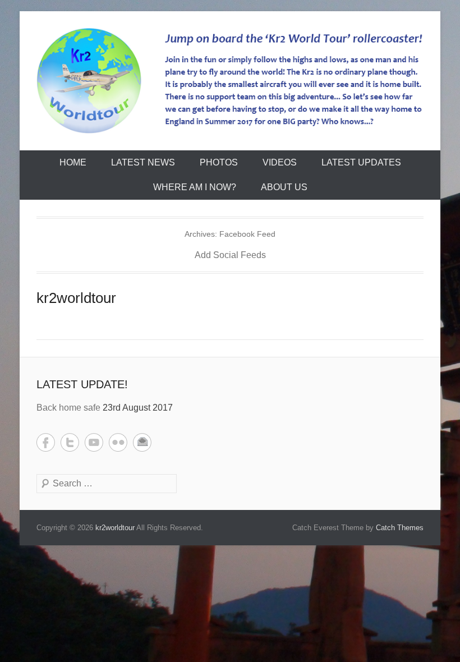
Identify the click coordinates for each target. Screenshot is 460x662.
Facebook (45, 442)
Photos (219, 162)
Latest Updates (361, 162)
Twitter (70, 442)
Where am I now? (194, 187)
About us (284, 187)
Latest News (143, 162)
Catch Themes (400, 527)
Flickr (118, 442)
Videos (280, 162)
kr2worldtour (76, 297)
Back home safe (68, 407)
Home (72, 162)
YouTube (94, 442)
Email (142, 442)
